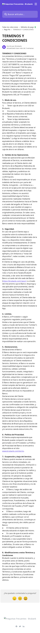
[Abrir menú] (36, 4)
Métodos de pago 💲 (28, 27)
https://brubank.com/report (14, 281)
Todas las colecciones (10, 27)
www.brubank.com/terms (13, 451)
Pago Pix (7, 29)
